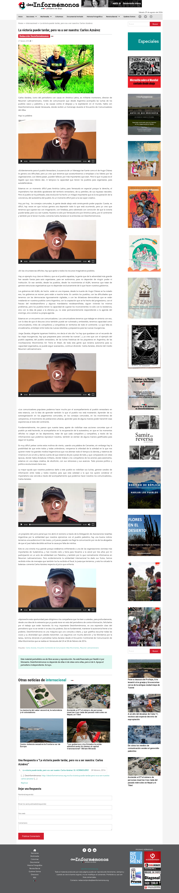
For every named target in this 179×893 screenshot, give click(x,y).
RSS (34, 877)
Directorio (34, 874)
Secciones (35, 853)
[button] (57, 142)
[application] (57, 142)
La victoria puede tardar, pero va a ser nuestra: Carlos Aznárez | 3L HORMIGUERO (56, 770)
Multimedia (44, 17)
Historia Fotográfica (94, 17)
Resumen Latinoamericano (89, 648)
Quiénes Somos (129, 17)
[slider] (55, 161)
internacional (31, 23)
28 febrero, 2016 (98, 770)
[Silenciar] (89, 161)
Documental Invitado (75, 17)
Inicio (20, 17)
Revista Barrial (111, 17)
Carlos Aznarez (31, 648)
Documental (34, 862)
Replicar (24, 783)
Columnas (59, 17)
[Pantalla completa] (93, 161)
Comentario (22, 823)
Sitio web (21, 813)
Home (20, 23)
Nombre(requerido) (25, 794)
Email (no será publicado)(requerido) (32, 804)
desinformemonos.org (89, 869)
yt (151, 17)
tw (145, 17)
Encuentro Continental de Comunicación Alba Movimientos (58, 648)
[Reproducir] (21, 161)
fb (140, 17)
